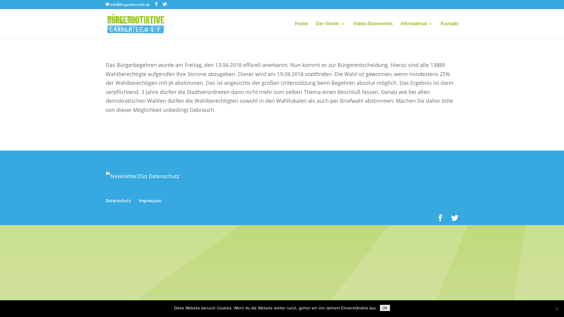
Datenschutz (118, 200)
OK (385, 308)
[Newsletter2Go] (142, 176)
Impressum (150, 200)
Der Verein (327, 24)
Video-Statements (373, 24)
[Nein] (557, 309)
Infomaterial (414, 24)
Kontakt (449, 24)
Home (301, 24)
